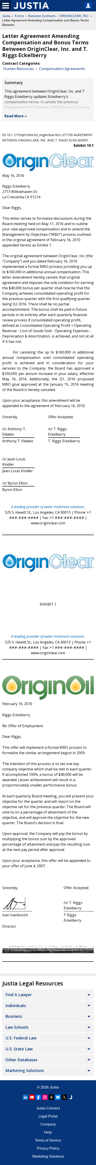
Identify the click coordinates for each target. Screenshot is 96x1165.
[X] (64, 1097)
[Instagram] (45, 1097)
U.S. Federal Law (20, 1038)
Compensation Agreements (62, 68)
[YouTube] (32, 1097)
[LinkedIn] (25, 1097)
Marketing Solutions (24, 1070)
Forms (19, 16)
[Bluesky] (58, 1097)
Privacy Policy (48, 1148)
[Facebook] (38, 1097)
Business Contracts (41, 16)
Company (48, 1124)
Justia (6, 16)
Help (48, 1132)
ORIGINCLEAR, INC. (74, 16)
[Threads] (51, 1097)
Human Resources (18, 68)
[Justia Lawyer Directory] (70, 1097)
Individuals (15, 1005)
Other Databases (21, 1059)
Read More (14, 116)
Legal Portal (48, 1116)
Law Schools (17, 1027)
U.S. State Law (19, 1048)
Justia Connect (48, 1108)
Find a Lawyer (18, 994)
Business (13, 1016)
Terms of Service (48, 1140)
